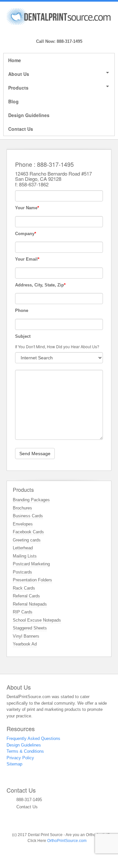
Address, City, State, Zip (40, 285)
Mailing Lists (25, 556)
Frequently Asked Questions (33, 738)
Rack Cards (24, 588)
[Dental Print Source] (59, 16)
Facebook (59, 32)
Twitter (68, 32)
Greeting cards (27, 540)
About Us (18, 74)
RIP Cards (22, 611)
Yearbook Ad (25, 644)
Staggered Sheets (30, 628)
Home (14, 60)
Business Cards (28, 515)
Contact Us (20, 129)
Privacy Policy (20, 757)
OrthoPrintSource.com (67, 840)
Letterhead (23, 547)
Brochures (22, 508)
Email (50, 32)
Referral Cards (26, 595)
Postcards (22, 572)
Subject (22, 336)
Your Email (27, 259)
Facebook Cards (28, 531)
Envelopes (23, 524)
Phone (21, 310)
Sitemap (14, 764)
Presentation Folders (32, 579)
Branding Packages (31, 499)
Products (18, 87)
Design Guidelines (28, 115)
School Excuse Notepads (37, 620)
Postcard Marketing (31, 563)
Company (25, 233)
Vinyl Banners (26, 636)
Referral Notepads (30, 604)
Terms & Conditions (25, 751)
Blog (13, 101)
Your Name (27, 207)
